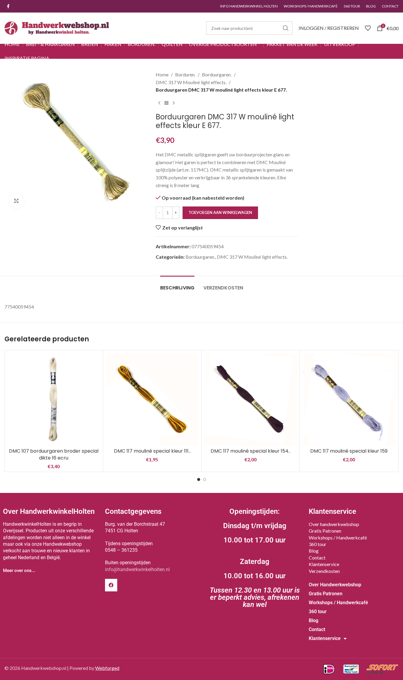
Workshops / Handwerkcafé (338, 537)
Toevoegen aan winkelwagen (220, 212)
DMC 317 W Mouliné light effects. (191, 82)
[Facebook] (111, 585)
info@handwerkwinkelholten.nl (137, 569)
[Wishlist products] (368, 28)
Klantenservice (324, 564)
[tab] (177, 285)
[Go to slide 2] (204, 479)
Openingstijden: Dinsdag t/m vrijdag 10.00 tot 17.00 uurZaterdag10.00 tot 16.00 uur (255, 558)
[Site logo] (56, 27)
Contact (317, 557)
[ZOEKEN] (286, 28)
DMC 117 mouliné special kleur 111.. (152, 451)
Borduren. (185, 74)
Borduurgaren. (216, 74)
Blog (314, 550)
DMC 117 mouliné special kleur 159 (348, 451)
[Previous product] (159, 103)
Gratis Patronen (325, 530)
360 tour (317, 544)
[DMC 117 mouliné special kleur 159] (349, 399)
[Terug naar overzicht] (166, 103)
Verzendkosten (324, 571)
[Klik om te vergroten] (16, 200)
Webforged (107, 668)
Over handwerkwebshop (334, 524)
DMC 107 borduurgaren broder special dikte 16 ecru (53, 454)
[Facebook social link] (8, 6)
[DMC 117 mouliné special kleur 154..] (251, 399)
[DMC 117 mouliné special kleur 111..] (152, 399)
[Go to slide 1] (198, 479)
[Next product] (173, 103)
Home (162, 74)
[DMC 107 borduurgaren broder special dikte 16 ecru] (54, 399)
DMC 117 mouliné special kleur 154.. (250, 451)
